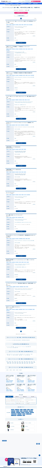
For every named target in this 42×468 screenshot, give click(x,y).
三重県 (13, 362)
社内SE (27, 401)
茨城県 (29, 361)
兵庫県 (22, 361)
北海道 (29, 362)
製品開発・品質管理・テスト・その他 (20, 403)
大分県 (29, 363)
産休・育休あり (17, 75)
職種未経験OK (27, 412)
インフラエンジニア (25, 26)
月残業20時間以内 (20, 75)
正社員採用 (7, 75)
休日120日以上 (13, 75)
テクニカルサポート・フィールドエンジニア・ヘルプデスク (31, 403)
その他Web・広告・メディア (23, 104)
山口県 (13, 363)
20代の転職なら (26, 426)
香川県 (15, 363)
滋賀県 (22, 362)
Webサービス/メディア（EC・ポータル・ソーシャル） (25, 315)
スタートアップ (7, 310)
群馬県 (10, 362)
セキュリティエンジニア (18, 346)
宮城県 (15, 362)
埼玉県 (17, 361)
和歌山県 (32, 363)
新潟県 (27, 363)
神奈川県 (17, 274)
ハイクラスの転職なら (27, 429)
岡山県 (10, 363)
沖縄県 (32, 362)
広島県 (34, 361)
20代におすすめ (13, 412)
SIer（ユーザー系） (19, 79)
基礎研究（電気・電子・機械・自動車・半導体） (20, 174)
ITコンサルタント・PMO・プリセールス (20, 401)
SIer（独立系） (18, 29)
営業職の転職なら (12, 429)
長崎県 (22, 363)
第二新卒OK (22, 412)
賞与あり (24, 75)
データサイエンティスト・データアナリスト (10, 403)
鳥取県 (34, 362)
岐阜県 (17, 362)
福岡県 (27, 361)
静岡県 (8, 362)
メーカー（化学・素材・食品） (18, 222)
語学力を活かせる (19, 415)
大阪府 (15, 226)
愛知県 (19, 361)
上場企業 (22, 217)
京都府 (24, 361)
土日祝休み (10, 75)
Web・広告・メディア (17, 104)
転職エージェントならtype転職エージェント (6, 466)
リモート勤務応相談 (30, 309)
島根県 (8, 363)
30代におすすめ (18, 412)
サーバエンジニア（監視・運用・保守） (26, 346)
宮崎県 (17, 363)
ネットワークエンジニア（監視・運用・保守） (12, 347)
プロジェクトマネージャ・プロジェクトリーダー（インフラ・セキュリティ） (23, 102)
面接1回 (29, 238)
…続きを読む (34, 85)
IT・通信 (15, 29)
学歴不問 (26, 75)
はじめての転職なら (12, 426)
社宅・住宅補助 (32, 75)
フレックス (29, 75)
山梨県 (25, 362)
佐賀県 (20, 363)
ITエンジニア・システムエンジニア (18, 26)
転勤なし (22, 149)
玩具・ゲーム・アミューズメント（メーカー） (26, 222)
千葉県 (15, 361)
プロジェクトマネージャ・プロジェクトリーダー (28, 101)
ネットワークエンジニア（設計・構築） (19, 27)
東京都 (15, 64)
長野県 (20, 362)
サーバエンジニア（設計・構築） (30, 240)
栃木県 (31, 361)
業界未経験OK (17, 309)
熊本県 (25, 363)
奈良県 (27, 362)
